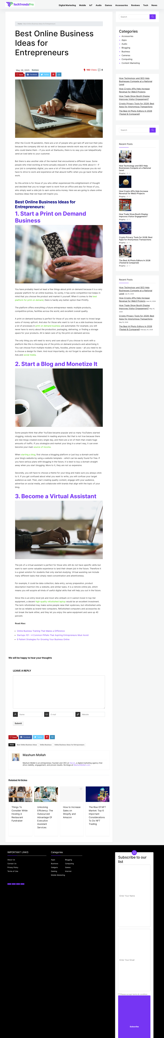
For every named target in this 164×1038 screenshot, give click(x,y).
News (154, 5)
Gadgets (54, 867)
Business (35, 70)
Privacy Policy (12, 867)
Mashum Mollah (34, 755)
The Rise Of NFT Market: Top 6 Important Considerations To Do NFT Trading (97, 815)
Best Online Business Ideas (27, 745)
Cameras (126, 55)
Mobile (82, 5)
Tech (145, 5)
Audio (99, 5)
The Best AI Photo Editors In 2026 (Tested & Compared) (134, 261)
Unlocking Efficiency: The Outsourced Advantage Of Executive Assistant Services (45, 817)
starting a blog (28, 454)
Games (108, 5)
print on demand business (47, 326)
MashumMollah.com (82, 765)
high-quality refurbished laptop (50, 601)
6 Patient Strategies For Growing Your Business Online (43, 639)
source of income (42, 447)
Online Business (46, 745)
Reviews (135, 5)
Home (20, 24)
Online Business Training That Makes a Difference (41, 631)
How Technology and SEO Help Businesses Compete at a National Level (135, 81)
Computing (127, 59)
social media (30, 355)
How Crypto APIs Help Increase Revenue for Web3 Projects (133, 192)
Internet (68, 871)
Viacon (72, 763)
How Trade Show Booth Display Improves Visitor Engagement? (133, 215)
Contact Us (11, 864)
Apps (124, 40)
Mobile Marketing (58, 875)
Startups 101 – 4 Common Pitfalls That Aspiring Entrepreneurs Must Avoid (53, 635)
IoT (90, 5)
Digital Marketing (67, 5)
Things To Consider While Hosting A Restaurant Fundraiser (20, 814)
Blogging (126, 47)
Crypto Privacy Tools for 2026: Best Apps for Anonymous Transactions (135, 238)
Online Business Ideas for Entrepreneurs (69, 745)
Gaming (54, 871)
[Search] (153, 16)
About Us (11, 860)
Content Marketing (131, 63)
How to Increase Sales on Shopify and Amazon (71, 812)
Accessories (121, 5)
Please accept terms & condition (133, 994)
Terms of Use (12, 871)
